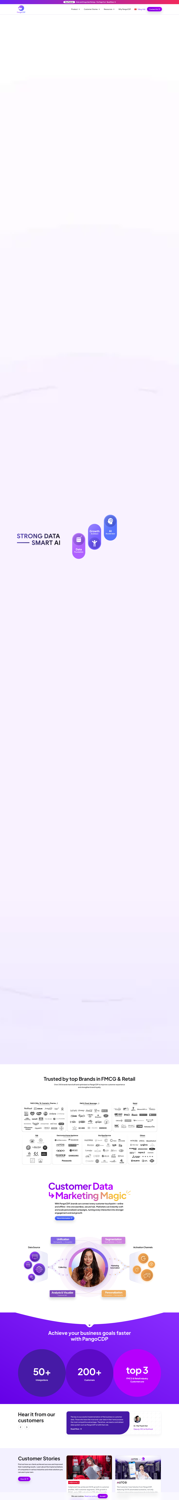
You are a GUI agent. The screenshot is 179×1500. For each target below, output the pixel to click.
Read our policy (91, 1496)
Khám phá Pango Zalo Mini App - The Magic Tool (89, 2)
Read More (75, 1434)
